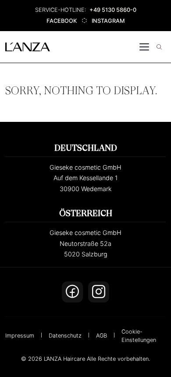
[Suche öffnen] (159, 46)
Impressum (19, 335)
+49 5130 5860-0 (112, 10)
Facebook (61, 21)
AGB (101, 335)
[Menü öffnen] (144, 47)
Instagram (108, 21)
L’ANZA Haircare (64, 359)
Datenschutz (65, 335)
